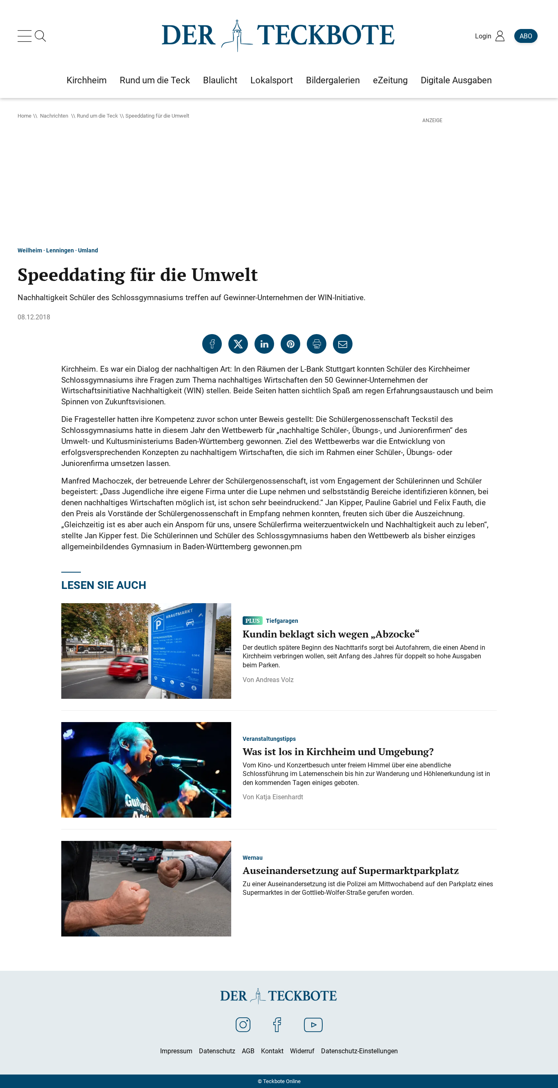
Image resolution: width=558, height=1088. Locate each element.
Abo (526, 35)
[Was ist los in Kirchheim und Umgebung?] (146, 769)
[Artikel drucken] (316, 344)
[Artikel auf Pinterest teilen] (290, 344)
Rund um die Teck (97, 115)
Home (24, 115)
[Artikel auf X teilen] (238, 344)
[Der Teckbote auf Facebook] (277, 1024)
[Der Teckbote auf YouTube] (313, 1024)
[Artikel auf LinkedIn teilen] (264, 344)
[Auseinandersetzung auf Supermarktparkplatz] (146, 888)
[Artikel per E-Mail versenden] (343, 344)
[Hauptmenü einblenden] (26, 36)
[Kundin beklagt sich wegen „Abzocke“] (146, 650)
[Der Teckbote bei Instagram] (243, 1024)
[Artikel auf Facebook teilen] (212, 344)
